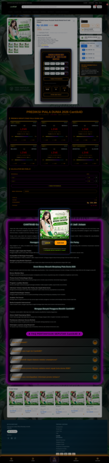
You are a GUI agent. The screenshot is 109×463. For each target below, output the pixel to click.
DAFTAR (60, 243)
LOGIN (47, 243)
